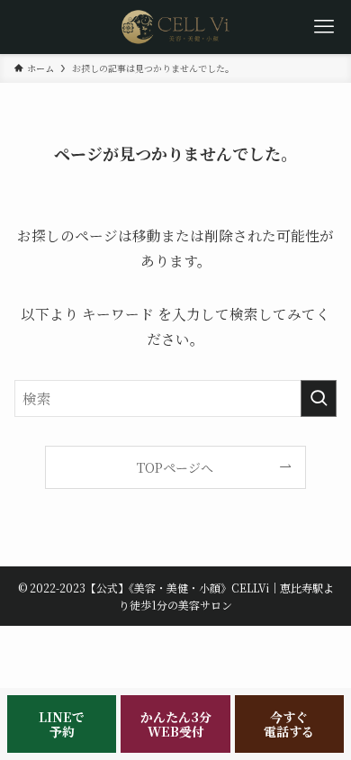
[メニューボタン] (324, 27)
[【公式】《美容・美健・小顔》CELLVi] (175, 27)
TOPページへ (175, 467)
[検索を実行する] (319, 398)
